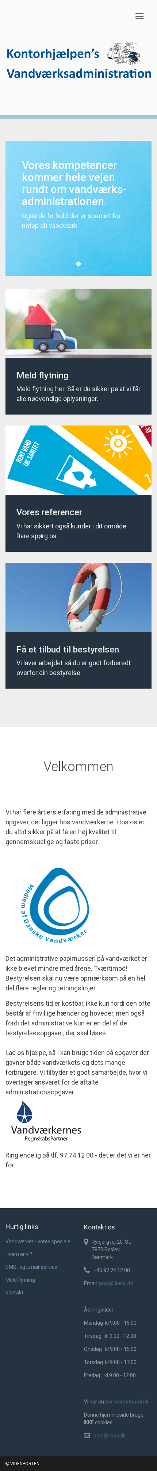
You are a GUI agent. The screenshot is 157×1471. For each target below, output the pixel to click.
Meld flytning (20, 1280)
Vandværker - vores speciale (37, 1241)
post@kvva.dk (109, 1436)
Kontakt (14, 1292)
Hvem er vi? (18, 1254)
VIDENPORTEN (24, 1463)
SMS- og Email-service (31, 1267)
